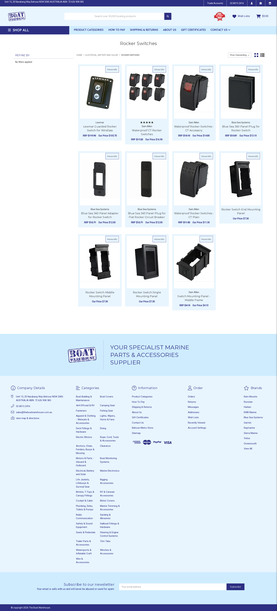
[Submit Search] (167, 16)
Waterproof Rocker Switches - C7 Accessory (194, 128)
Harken (247, 407)
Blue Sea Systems (253, 417)
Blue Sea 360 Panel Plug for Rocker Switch (241, 128)
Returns (192, 401)
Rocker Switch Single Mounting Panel (147, 294)
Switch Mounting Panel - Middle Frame (193, 298)
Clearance (105, 445)
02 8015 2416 (237, 3)
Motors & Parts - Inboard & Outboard (85, 462)
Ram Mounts (250, 396)
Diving (103, 428)
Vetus (247, 438)
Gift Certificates (193, 30)
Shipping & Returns (144, 30)
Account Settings (197, 427)
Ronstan (248, 401)
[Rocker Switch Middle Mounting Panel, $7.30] (99, 262)
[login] (251, 3)
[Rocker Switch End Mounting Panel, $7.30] (240, 179)
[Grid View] (256, 55)
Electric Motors (84, 437)
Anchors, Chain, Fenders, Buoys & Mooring (85, 449)
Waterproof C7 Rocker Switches (147, 132)
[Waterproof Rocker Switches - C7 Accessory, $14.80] (194, 92)
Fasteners (81, 410)
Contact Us (219, 30)
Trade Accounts (215, 3)
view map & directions (27, 418)
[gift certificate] (260, 3)
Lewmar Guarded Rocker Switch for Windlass (100, 128)
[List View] (262, 55)
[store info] (270, 3)
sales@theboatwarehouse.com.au (34, 412)
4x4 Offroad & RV (85, 405)
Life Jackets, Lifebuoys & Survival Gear (83, 483)
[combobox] (117, 16)
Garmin (247, 422)
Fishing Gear (106, 410)
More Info (113, 69)
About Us (169, 30)
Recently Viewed (196, 422)
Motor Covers (107, 500)
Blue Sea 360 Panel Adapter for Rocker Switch (100, 215)
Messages (193, 407)
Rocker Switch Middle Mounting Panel (99, 294)
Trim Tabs (105, 541)
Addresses (193, 412)
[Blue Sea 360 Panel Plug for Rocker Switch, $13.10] (240, 92)
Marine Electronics (109, 470)
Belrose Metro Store (142, 427)
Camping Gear (107, 405)
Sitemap (136, 433)
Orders (191, 396)
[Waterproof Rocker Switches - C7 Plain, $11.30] (194, 179)
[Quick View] (115, 69)
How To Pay (116, 30)
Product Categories (88, 30)
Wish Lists (243, 16)
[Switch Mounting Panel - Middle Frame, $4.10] (194, 262)
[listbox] (239, 55)
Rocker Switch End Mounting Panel (240, 211)
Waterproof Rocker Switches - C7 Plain (194, 215)
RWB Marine (250, 412)
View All (248, 448)
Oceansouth (250, 443)
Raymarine (249, 427)
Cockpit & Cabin (84, 500)
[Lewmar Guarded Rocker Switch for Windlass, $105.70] (99, 92)
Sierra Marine (251, 433)
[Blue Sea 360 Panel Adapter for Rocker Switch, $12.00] (99, 179)
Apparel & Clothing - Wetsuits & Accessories (86, 419)
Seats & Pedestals (85, 532)
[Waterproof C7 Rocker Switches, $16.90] (146, 92)
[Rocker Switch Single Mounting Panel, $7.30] (146, 262)
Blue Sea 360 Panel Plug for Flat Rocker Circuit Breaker (147, 215)
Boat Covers (106, 396)
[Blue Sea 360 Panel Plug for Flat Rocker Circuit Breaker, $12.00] (146, 179)
